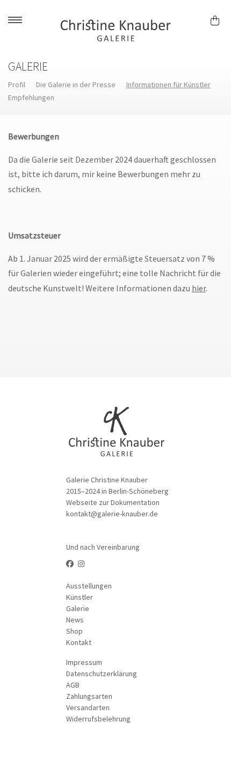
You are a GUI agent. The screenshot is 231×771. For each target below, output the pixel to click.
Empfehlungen (31, 97)
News (75, 620)
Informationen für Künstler (168, 84)
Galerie (77, 608)
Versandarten (88, 707)
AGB (73, 685)
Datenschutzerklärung (101, 673)
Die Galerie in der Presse (76, 84)
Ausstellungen (89, 586)
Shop (74, 631)
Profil (16, 84)
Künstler (79, 597)
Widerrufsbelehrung (98, 719)
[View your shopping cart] (219, 18)
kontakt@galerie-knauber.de (112, 513)
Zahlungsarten (89, 696)
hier (199, 288)
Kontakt (78, 642)
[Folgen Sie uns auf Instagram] (81, 564)
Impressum (84, 662)
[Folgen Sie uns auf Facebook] (70, 564)
